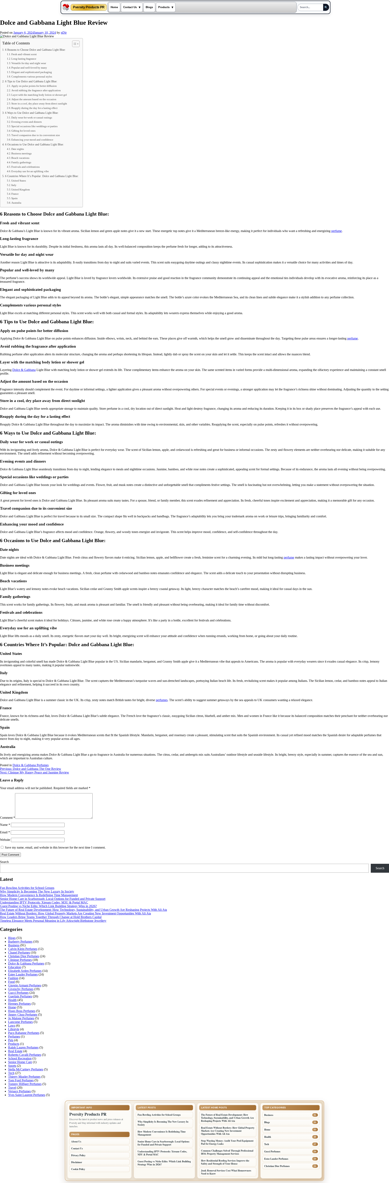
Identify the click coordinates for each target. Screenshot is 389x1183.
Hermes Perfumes (19, 1003)
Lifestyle (13, 1029)
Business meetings (21, 153)
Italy (13, 185)
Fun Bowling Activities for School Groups (27, 888)
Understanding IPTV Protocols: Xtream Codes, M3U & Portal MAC (44, 902)
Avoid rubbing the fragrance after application (36, 90)
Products (164, 7)
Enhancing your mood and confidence (32, 139)
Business (13, 945)
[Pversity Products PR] (66, 7)
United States (18, 180)
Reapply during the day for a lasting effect (34, 108)
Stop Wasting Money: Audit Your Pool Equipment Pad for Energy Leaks (227, 1142)
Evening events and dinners (26, 121)
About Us (76, 1141)
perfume (336, 231)
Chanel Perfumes (19, 952)
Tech (11, 1073)
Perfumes (14, 1036)
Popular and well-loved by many (29, 67)
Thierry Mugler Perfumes (24, 1076)
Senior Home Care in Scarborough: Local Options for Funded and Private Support (52, 898)
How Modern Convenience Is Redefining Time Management (39, 895)
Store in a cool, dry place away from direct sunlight (39, 103)
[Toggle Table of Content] (74, 43)
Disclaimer (76, 1162)
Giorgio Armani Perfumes (24, 985)
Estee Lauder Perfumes (23, 974)
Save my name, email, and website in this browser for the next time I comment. (55, 847)
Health (12, 1000)
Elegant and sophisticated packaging (31, 72)
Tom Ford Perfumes (21, 1080)
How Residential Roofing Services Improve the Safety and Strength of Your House (225, 1162)
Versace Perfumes (19, 1091)
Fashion (13, 978)
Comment (7, 817)
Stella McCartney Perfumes (25, 1069)
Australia (16, 202)
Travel (12, 1087)
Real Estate (15, 1051)
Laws (11, 1025)
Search (4, 862)
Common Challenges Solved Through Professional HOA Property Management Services (227, 1152)
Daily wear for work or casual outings (31, 117)
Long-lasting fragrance (23, 58)
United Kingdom (20, 189)
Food (11, 981)
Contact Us (130, 7)
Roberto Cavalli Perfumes (24, 1054)
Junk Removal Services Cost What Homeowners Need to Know (226, 1172)
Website (5, 839)
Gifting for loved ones (23, 130)
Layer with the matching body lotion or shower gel (39, 94)
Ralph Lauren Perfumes (23, 1047)
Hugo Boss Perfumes (21, 1011)
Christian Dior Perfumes (23, 956)
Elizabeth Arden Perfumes (25, 970)
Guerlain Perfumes (20, 996)
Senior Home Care (20, 1062)
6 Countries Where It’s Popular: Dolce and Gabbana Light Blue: (42, 176)
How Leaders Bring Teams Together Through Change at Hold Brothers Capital (51, 917)
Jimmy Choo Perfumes (22, 1014)
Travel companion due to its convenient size (35, 135)
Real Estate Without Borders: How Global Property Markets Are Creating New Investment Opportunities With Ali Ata (75, 913)
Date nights (17, 148)
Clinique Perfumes (20, 960)
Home (114, 7)
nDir (64, 32)
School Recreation (20, 1058)
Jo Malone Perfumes (21, 1018)
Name (5, 824)
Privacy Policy (78, 1155)
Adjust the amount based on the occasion (33, 99)
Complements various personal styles (31, 76)
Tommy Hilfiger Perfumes (25, 1084)
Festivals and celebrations (25, 166)
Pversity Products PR (89, 7)
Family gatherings (21, 162)
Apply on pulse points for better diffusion (34, 85)
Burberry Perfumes (20, 941)
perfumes (162, 700)
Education (14, 967)
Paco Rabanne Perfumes (23, 1033)
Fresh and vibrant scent (24, 54)
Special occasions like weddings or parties (34, 126)
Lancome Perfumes (20, 1022)
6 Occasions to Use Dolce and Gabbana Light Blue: (34, 144)
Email (5, 832)
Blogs (149, 7)
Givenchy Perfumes (20, 989)
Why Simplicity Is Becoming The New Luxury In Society (37, 891)
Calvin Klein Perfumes (22, 949)
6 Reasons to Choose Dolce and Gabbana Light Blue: (35, 49)
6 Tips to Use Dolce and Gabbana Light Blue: (31, 81)
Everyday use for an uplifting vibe (30, 171)
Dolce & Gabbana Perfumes (31, 765)
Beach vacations (20, 157)
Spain (14, 198)
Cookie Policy (78, 1169)
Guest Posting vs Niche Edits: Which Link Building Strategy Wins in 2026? (48, 906)
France (15, 193)
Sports (12, 1065)
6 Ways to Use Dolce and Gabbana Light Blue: (32, 112)
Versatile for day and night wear (28, 63)
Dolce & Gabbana (24, 370)
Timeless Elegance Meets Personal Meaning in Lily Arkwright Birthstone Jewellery (53, 920)
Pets (10, 1040)
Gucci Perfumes (18, 992)
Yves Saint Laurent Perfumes (26, 1095)
